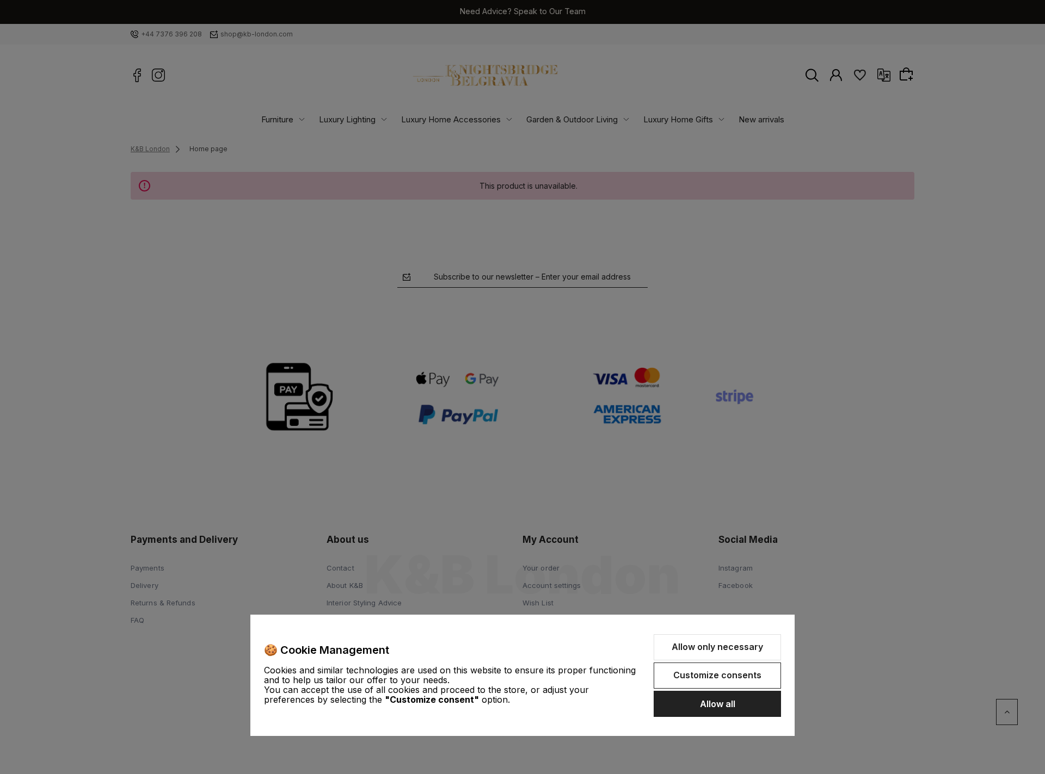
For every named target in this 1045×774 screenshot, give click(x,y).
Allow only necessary (717, 646)
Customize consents (717, 675)
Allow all (717, 703)
